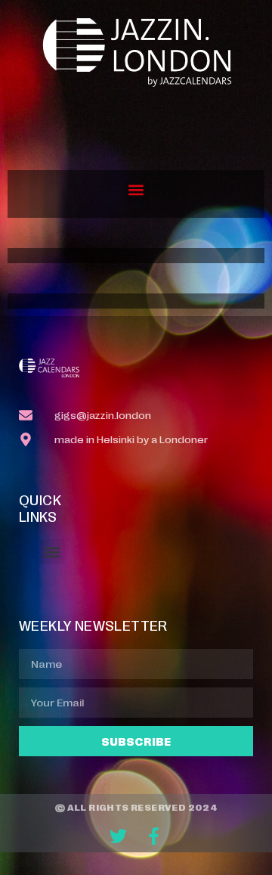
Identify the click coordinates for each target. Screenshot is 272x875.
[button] (136, 190)
